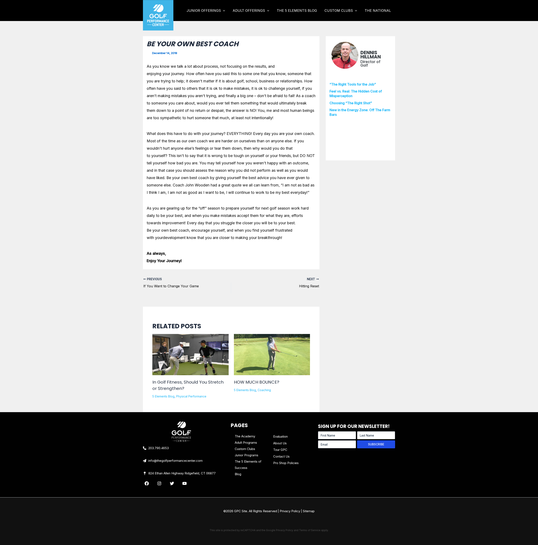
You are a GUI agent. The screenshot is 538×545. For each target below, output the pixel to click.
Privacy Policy (290, 511)
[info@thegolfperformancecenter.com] (173, 460)
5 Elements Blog (163, 396)
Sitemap (309, 511)
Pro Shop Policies (286, 463)
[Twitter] (172, 483)
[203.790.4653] (156, 448)
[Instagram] (159, 483)
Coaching (264, 390)
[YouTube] (184, 483)
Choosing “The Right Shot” (351, 103)
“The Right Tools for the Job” (353, 84)
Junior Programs (246, 455)
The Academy (245, 436)
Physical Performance (191, 396)
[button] (223, 10)
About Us (280, 443)
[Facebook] (146, 483)
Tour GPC (280, 450)
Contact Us (281, 456)
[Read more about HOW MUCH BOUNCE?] (272, 354)
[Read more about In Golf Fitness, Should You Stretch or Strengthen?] (190, 359)
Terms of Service (309, 530)
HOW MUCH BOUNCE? (256, 382)
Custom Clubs (245, 449)
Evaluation (280, 436)
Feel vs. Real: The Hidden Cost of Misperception (356, 93)
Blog (238, 474)
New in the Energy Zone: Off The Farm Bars (360, 112)
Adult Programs (246, 443)
